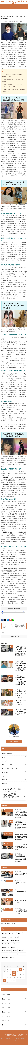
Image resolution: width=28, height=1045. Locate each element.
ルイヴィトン (5, 614)
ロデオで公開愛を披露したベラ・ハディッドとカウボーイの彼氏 (21, 912)
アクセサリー (7, 753)
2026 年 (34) (6, 994)
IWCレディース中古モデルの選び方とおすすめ (21, 874)
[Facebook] (2, 620)
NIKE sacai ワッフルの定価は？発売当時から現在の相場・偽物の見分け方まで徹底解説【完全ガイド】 (21, 837)
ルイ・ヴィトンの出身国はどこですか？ (20, 701)
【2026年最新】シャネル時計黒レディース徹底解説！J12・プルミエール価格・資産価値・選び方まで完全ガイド (21, 826)
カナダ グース (6, 947)
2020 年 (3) (6, 1020)
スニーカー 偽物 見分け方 (20, 891)
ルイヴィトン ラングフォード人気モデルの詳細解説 (13, 611)
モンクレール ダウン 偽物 (9, 794)
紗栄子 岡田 (11, 21)
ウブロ (21, 950)
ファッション (7, 764)
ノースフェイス (14, 937)
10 (14, 972)
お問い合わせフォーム (9, 1034)
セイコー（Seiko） (16, 940)
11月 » (7, 982)
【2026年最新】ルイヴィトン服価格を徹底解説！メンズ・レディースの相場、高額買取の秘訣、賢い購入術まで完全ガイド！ (20, 651)
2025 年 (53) (6, 999)
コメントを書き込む (14, 636)
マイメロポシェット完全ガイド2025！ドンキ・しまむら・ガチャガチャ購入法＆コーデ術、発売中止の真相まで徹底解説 (20, 680)
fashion (13, 947)
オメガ (4, 943)
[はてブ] (8, 620)
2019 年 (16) (6, 1025)
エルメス (17, 943)
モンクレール (6, 940)
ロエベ (15, 950)
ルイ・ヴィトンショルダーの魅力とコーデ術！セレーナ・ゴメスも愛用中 (20, 692)
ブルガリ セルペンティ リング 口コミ (20, 901)
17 (14, 974)
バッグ (11, 676)
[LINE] (13, 620)
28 (4, 980)
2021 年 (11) (6, 1016)
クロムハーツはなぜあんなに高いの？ (21, 883)
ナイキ (20, 933)
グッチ (10, 943)
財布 (11, 662)
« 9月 (4, 982)
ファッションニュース (10, 768)
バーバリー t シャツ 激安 (9, 793)
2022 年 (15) (6, 1012)
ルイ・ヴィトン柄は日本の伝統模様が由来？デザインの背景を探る (20, 712)
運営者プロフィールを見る (14, 741)
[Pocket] (10, 620)
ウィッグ (6, 757)
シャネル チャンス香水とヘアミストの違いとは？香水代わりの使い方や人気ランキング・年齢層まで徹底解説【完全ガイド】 (21, 814)
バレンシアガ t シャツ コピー (10, 792)
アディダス (5, 957)
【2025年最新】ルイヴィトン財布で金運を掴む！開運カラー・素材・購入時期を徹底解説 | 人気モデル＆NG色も (20, 666)
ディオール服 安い (7, 795)
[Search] (27, 6)
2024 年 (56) (6, 1003)
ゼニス (12, 957)
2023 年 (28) (6, 1007)
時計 (5, 772)
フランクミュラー (7, 950)
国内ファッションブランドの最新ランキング (14, 2)
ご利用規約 (14, 1035)
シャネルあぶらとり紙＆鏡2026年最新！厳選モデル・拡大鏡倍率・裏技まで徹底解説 (21, 847)
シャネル (5, 933)
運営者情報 (20, 1035)
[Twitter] (5, 620)
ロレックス (5, 937)
